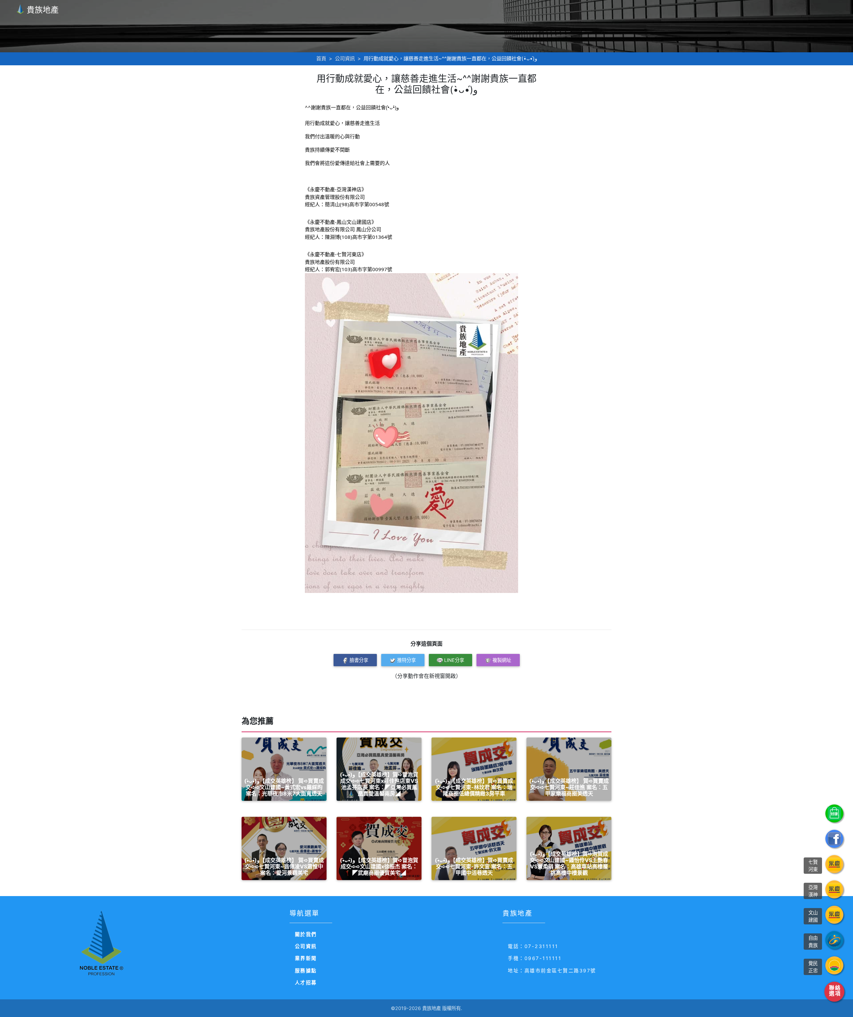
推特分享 (406, 660)
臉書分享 (359, 660)
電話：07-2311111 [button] (533, 946)
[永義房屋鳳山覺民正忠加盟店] (834, 965)
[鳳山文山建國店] (834, 915)
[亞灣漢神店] (834, 889)
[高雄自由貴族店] (834, 940)
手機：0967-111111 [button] (534, 958)
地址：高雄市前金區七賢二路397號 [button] (552, 970)
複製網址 (501, 660)
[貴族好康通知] (834, 813)
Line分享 (454, 660)
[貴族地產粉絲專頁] (834, 839)
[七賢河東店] (834, 864)
